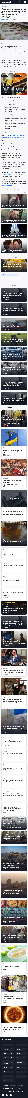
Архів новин (12, 1085)
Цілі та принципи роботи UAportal (9, 1088)
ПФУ (24, 66)
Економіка (3, 6)
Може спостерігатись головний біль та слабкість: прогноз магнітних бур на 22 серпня (12, 741)
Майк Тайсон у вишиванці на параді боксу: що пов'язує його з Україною (13, 781)
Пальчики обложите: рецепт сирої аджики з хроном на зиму (13, 566)
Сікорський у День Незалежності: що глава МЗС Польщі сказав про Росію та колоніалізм (13, 580)
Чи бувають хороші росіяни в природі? (12, 481)
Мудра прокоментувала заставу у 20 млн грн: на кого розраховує (13, 671)
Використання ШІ (19, 1091)
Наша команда (20, 1085)
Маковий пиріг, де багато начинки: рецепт (13, 551)
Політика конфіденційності (8, 1091)
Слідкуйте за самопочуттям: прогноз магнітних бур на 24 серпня (12, 1029)
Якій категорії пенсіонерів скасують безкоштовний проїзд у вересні (13, 998)
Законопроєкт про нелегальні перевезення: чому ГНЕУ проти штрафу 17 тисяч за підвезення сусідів (13, 513)
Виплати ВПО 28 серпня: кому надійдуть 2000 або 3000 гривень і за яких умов (13, 754)
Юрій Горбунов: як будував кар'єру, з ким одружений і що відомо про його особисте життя (13, 701)
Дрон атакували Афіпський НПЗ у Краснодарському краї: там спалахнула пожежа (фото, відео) (13, 795)
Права (20, 1088)
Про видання (5, 1085)
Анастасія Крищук (5, 19)
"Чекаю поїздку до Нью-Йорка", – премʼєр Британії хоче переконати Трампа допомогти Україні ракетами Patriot (14, 768)
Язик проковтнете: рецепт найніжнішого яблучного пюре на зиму (13, 967)
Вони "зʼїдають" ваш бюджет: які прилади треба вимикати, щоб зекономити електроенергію (13, 594)
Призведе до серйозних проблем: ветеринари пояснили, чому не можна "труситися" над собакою (12, 809)
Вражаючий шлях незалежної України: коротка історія (12, 451)
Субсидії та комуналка (7, 274)
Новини (11, 278)
